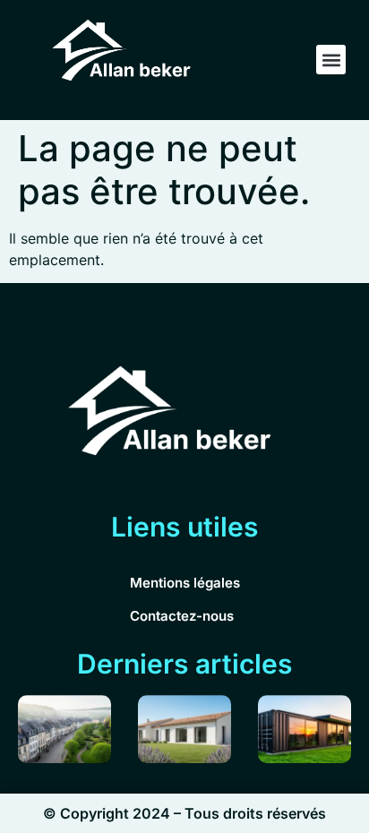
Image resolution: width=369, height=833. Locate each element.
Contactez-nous (182, 615)
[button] (331, 59)
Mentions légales (185, 582)
